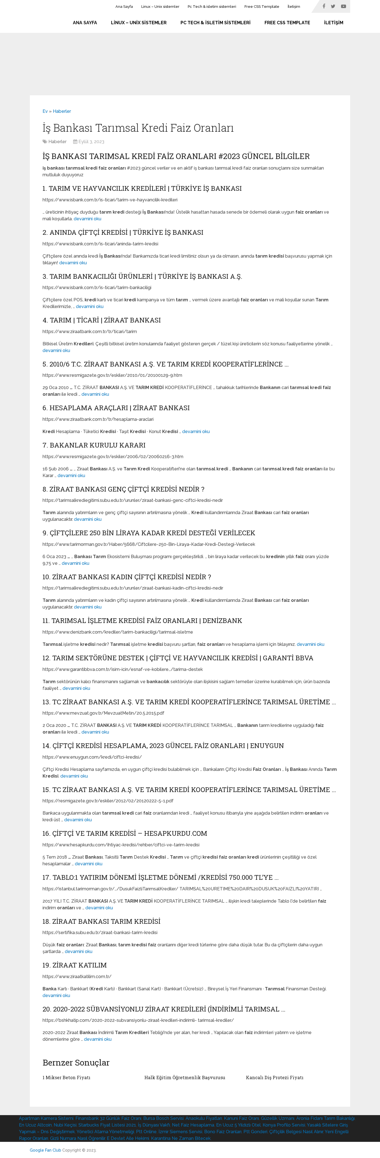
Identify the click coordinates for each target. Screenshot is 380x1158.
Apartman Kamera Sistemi (46, 1118)
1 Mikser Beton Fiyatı (66, 1077)
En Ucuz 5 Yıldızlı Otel (238, 1125)
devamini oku (87, 218)
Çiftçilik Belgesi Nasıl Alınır (296, 1131)
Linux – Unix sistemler (160, 6)
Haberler (62, 111)
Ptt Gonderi (255, 1131)
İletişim (294, 6)
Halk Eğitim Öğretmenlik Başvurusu (184, 1077)
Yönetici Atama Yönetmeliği (105, 1131)
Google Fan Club (45, 1150)
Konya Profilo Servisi (284, 1125)
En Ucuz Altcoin (35, 1125)
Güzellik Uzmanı (277, 1118)
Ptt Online (146, 1131)
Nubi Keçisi (65, 1125)
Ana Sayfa (124, 6)
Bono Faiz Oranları (222, 1131)
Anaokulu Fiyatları (204, 1118)
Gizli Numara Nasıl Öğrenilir (77, 1138)
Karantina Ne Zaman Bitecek (181, 1138)
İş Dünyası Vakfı (154, 1125)
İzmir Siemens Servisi (180, 1131)
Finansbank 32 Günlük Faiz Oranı (108, 1118)
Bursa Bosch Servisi (163, 1118)
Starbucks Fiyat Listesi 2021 (107, 1125)
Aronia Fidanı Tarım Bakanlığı (325, 1118)
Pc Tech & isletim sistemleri (212, 6)
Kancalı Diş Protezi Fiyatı (274, 1077)
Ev (45, 111)
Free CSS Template (262, 6)
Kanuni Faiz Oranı (241, 1118)
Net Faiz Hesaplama (193, 1125)
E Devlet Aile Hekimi (128, 1138)
